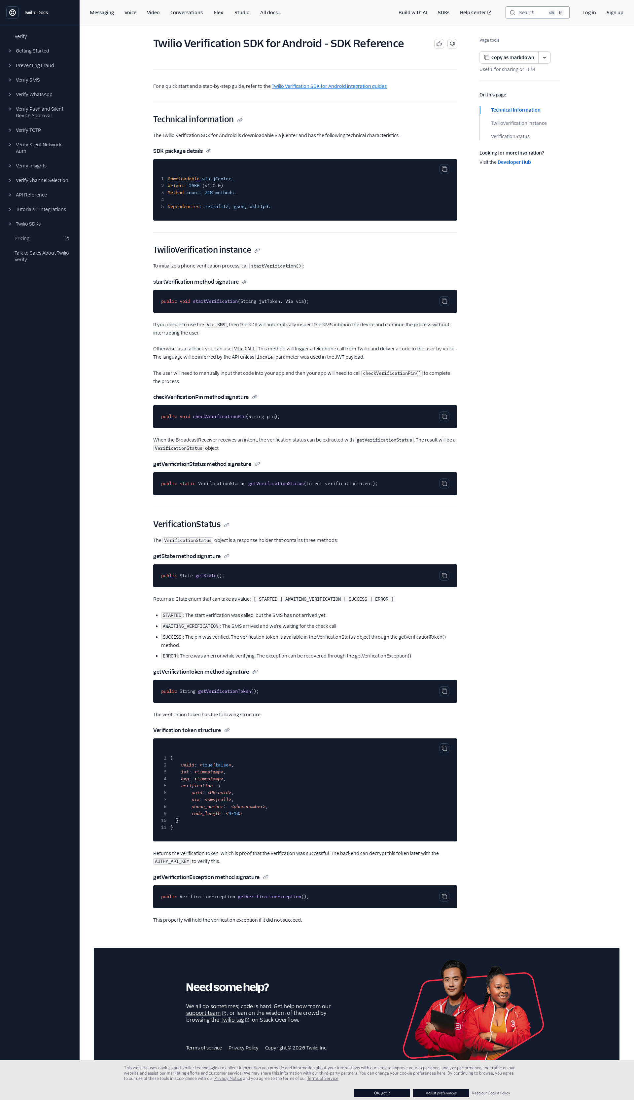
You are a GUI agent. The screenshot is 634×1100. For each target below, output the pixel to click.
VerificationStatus (510, 136)
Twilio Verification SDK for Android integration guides (329, 86)
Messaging (102, 13)
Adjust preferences (441, 1093)
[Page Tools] (544, 57)
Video (153, 13)
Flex (218, 13)
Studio (242, 13)
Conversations (186, 13)
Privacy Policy (244, 1048)
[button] (40, 51)
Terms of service (204, 1048)
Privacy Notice (228, 1078)
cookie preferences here (422, 1073)
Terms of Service (322, 1078)
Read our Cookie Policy (491, 1093)
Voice (130, 13)
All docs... (270, 13)
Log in (589, 13)
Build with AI (413, 13)
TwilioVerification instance (519, 123)
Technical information (516, 110)
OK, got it (382, 1093)
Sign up (615, 13)
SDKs (443, 13)
